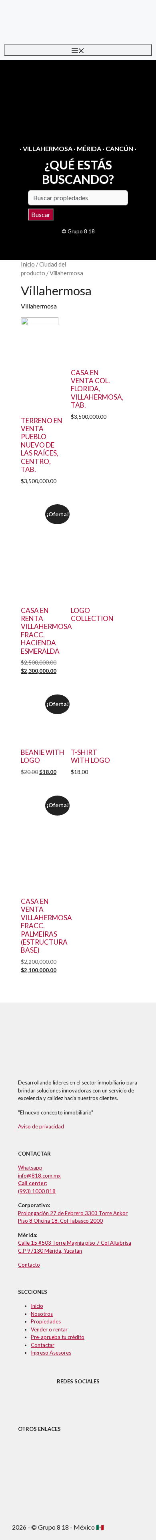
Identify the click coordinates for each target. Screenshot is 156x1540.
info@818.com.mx (39, 1175)
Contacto (29, 1264)
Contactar (42, 1345)
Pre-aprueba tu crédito (57, 1337)
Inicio (28, 264)
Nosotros (42, 1314)
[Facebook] (98, 1402)
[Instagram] (57, 1402)
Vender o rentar (49, 1329)
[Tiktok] (78, 1402)
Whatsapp (30, 1167)
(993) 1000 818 (37, 1191)
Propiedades (46, 1321)
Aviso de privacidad (41, 1126)
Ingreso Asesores (51, 1352)
